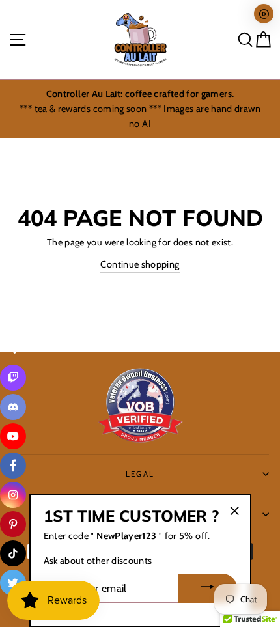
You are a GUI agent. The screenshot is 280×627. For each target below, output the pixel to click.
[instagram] (13, 495)
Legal (140, 474)
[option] (140, 109)
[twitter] (13, 583)
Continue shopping (139, 264)
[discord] (13, 407)
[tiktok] (13, 553)
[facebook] (13, 466)
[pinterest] (13, 524)
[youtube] (13, 436)
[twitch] (13, 378)
